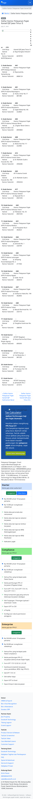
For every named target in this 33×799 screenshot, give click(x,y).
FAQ (2, 757)
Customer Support (7, 744)
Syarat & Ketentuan (8, 760)
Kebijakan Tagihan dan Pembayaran (13, 754)
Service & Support (7, 763)
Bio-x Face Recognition (9, 704)
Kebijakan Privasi (7, 766)
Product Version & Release (10, 733)
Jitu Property (5, 717)
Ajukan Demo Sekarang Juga (16, 453)
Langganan (11, 493)
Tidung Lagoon (6, 722)
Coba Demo (22, 493)
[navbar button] (30, 2)
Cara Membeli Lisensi (8, 741)
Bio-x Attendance (7, 707)
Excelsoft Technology (8, 720)
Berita (7, 13)
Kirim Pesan (5, 773)
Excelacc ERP (5, 709)
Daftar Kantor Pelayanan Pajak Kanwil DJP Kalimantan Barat (8, 396)
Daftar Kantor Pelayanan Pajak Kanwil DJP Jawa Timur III (25, 396)
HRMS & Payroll (6, 701)
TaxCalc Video (6, 738)
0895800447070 (6, 776)
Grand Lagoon (6, 725)
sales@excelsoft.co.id (8, 779)
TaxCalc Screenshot (7, 736)
